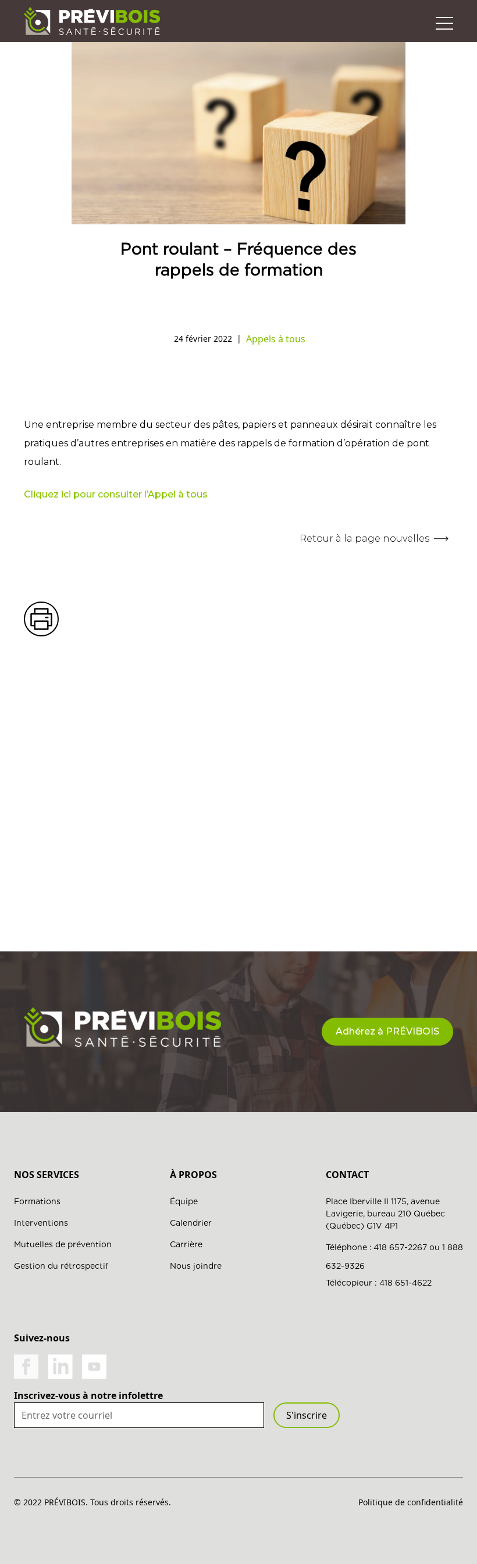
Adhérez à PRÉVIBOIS (387, 1031)
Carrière (186, 1244)
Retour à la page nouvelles (364, 538)
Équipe (184, 1201)
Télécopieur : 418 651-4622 (379, 1282)
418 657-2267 (400, 1247)
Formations (37, 1201)
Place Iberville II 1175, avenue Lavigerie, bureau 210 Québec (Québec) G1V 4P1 (385, 1213)
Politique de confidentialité (410, 1502)
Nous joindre (196, 1265)
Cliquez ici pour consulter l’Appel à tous (116, 494)
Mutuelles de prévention (63, 1244)
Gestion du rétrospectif (61, 1265)
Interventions (41, 1222)
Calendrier (191, 1222)
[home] (92, 20)
